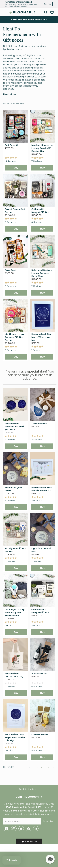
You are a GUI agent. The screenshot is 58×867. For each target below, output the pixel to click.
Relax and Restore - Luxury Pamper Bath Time (42, 273)
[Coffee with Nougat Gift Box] (42, 190)
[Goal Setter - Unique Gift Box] (42, 590)
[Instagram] (14, 828)
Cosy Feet (10, 270)
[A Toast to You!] (42, 654)
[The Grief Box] (42, 404)
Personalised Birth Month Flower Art (41, 489)
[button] (50, 859)
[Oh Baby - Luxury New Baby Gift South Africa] (15, 590)
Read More (9, 94)
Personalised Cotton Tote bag (14, 675)
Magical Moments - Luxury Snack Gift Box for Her (42, 148)
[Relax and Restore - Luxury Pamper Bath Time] (42, 251)
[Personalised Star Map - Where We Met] (42, 315)
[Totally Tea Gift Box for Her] (15, 529)
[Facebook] (6, 828)
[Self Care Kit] (15, 126)
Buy (16, 167)
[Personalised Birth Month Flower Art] (42, 468)
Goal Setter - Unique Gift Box (40, 611)
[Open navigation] (5, 12)
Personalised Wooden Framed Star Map (14, 426)
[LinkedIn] (36, 828)
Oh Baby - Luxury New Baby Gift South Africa (14, 612)
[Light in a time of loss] (42, 529)
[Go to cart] (52, 12)
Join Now (48, 4)
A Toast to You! (39, 673)
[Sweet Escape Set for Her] (15, 190)
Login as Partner (29, 841)
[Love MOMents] (42, 715)
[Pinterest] (28, 828)
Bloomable (20, 848)
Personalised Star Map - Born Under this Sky (15, 737)
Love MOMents (39, 734)
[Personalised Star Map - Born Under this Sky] (15, 715)
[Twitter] (21, 828)
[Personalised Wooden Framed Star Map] (15, 404)
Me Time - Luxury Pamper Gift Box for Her (14, 337)
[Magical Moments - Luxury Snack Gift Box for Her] (42, 126)
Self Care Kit (12, 145)
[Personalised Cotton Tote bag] (15, 654)
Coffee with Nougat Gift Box (40, 211)
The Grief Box (39, 423)
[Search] (45, 12)
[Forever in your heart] (15, 468)
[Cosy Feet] (15, 251)
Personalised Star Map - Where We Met (41, 337)
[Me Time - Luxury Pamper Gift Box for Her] (15, 315)
